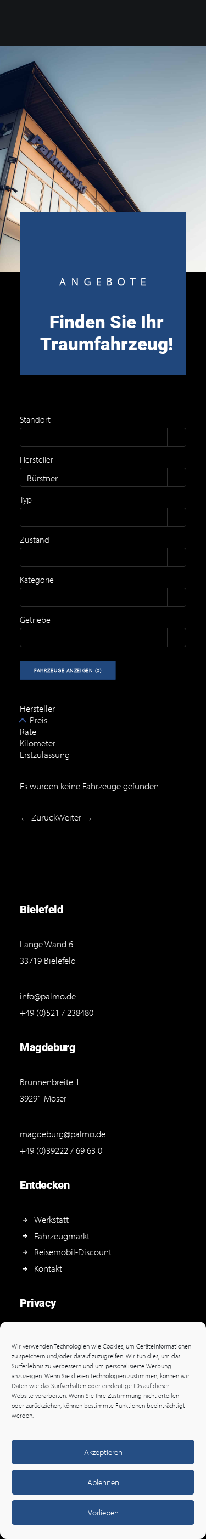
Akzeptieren (103, 1452)
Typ (26, 499)
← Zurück (38, 817)
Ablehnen (103, 1482)
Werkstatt (51, 1219)
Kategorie (37, 579)
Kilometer (37, 743)
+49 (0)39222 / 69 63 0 (61, 1150)
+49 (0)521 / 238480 (56, 1012)
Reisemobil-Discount (73, 1251)
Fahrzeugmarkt (62, 1236)
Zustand (34, 539)
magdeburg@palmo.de (62, 1133)
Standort (35, 419)
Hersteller (36, 459)
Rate (28, 731)
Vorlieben (103, 1512)
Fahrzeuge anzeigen (68, 670)
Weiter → (75, 817)
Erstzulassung (45, 754)
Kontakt (48, 1268)
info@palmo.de (48, 996)
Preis (38, 720)
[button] (176, 437)
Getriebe (35, 619)
